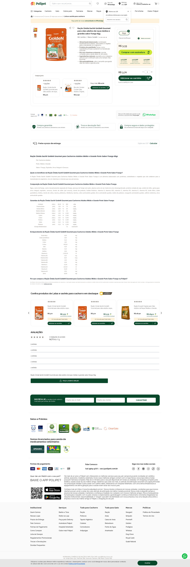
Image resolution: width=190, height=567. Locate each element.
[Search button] (90, 3)
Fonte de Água (110, 527)
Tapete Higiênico (86, 520)
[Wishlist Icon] (98, 4)
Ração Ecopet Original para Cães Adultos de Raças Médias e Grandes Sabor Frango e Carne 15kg (145, 307)
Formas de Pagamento (38, 527)
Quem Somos (35, 512)
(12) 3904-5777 (91, 469)
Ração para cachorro (57, 16)
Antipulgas (84, 531)
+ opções (46, 84)
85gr (124, 33)
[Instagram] (133, 468)
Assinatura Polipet (65, 523)
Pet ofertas (139, 11)
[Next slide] (161, 313)
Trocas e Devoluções (38, 542)
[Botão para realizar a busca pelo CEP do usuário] (127, 20)
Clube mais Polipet (66, 531)
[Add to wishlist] (73, 28)
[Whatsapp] (148, 468)
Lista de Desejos (36, 534)
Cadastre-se (146, 4)
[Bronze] (42, 115)
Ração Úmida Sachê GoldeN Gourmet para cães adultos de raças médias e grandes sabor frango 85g (51, 90)
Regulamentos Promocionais (41, 538)
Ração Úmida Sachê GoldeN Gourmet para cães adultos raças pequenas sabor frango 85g (58, 307)
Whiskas (129, 531)
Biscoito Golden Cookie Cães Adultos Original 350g (79, 90)
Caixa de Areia (110, 520)
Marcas (89, 11)
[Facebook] (138, 468)
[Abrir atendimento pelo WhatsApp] (185, 556)
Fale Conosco (35, 523)
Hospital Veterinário (66, 527)
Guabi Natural (131, 542)
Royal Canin (130, 538)
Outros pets (67, 11)
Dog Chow (130, 534)
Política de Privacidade (151, 512)
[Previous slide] (29, 313)
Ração (82, 512)
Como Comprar (36, 531)
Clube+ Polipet (153, 11)
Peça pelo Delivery (66, 520)
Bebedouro (109, 523)
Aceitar (147, 563)
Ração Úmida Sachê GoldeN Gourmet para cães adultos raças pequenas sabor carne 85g (101, 307)
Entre (139, 4)
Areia (107, 516)
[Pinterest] (143, 468)
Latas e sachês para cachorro (74, 16)
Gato (57, 11)
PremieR (129, 520)
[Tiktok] (153, 468)
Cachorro (48, 11)
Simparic (129, 516)
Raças (98, 11)
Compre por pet (39, 16)
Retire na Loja (64, 516)
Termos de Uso (148, 516)
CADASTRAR (141, 400)
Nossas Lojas (35, 516)
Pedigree (129, 527)
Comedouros (85, 527)
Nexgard (129, 512)
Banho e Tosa (64, 512)
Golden (128, 523)
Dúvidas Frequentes (37, 545)
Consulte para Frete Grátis (60, 319)
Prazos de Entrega (37, 520)
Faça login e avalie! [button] (71, 381)
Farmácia (79, 11)
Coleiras (83, 523)
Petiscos (83, 516)
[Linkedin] (158, 468)
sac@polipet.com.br (109, 469)
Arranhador (109, 531)
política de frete (48, 283)
